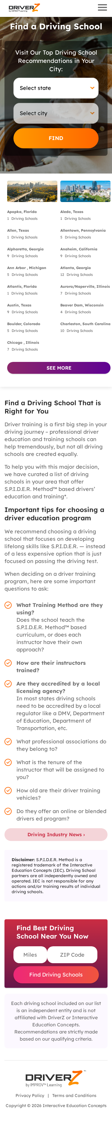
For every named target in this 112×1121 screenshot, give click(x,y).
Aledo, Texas (71, 211)
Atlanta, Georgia (75, 267)
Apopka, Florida (22, 211)
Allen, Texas (18, 230)
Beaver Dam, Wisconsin (82, 305)
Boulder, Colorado (23, 324)
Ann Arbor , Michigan (26, 267)
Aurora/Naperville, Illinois (85, 286)
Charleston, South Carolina (85, 324)
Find (56, 138)
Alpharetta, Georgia (25, 249)
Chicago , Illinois (23, 342)
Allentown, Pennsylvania (83, 230)
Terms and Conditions (74, 1095)
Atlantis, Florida (22, 286)
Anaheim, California (78, 249)
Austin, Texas (19, 305)
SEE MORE (59, 368)
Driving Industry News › (56, 834)
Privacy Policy (30, 1095)
